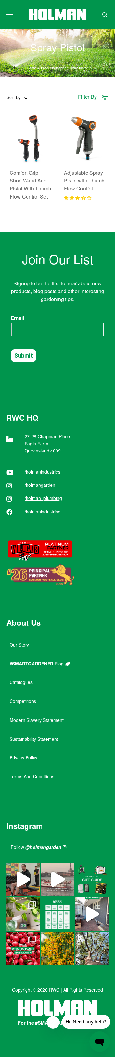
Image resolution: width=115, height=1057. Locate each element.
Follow (36, 847)
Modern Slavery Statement (37, 720)
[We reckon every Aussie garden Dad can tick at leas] (57, 914)
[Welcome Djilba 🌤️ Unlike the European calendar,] (57, 948)
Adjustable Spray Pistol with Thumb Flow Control (84, 180)
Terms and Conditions (32, 776)
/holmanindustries (42, 472)
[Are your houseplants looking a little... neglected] (23, 914)
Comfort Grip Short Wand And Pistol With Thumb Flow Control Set (30, 184)
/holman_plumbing (43, 498)
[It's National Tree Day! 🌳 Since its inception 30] (92, 948)
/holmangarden (40, 485)
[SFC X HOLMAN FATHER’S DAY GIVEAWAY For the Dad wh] (23, 879)
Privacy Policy (23, 757)
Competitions (23, 701)
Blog (37, 663)
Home (31, 67)
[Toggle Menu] (9, 14)
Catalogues (21, 682)
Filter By (87, 96)
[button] (77, 197)
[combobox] (17, 97)
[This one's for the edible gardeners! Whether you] (23, 948)
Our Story (19, 644)
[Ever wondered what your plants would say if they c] (57, 879)
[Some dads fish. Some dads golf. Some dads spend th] (92, 879)
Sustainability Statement (34, 739)
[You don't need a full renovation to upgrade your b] (92, 914)
